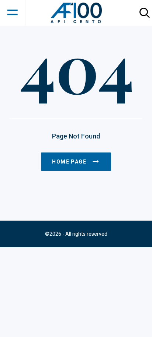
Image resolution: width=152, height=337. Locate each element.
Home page (69, 162)
